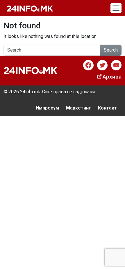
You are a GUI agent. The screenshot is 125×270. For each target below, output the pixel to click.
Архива (112, 76)
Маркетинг (78, 108)
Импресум (47, 108)
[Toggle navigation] (116, 8)
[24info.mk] (29, 8)
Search (111, 50)
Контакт (107, 108)
